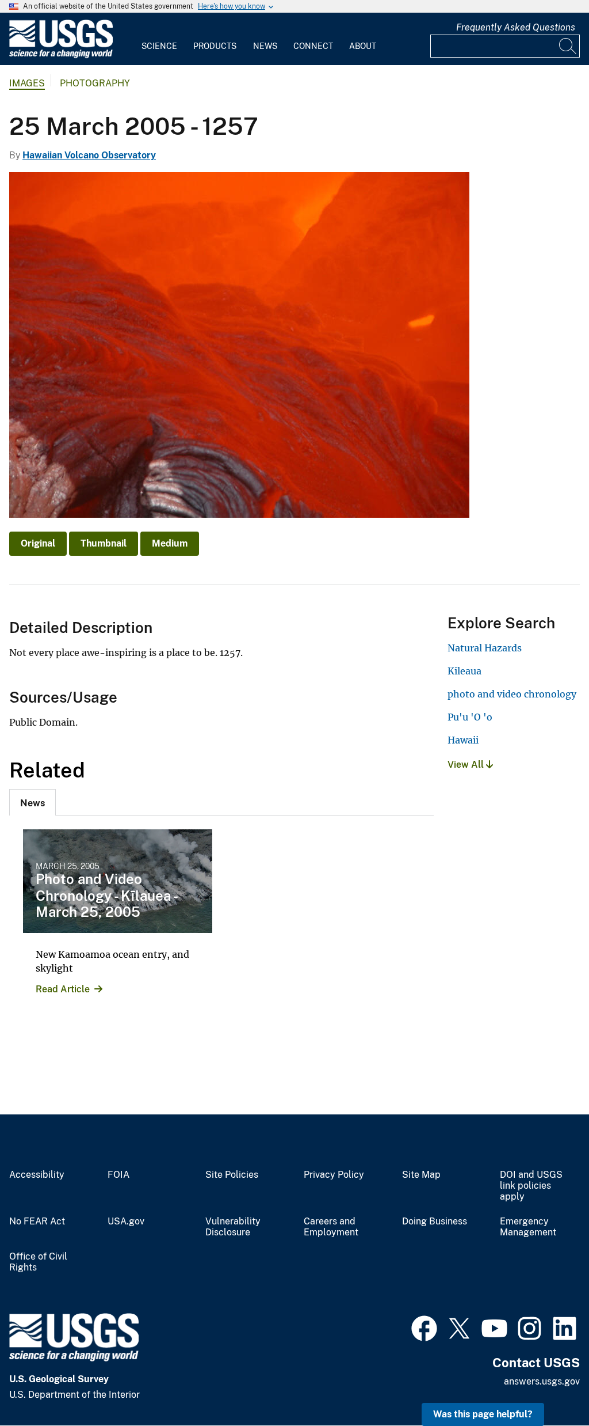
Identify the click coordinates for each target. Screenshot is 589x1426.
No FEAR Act (37, 1221)
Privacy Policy (334, 1175)
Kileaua (464, 671)
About (362, 46)
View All (467, 764)
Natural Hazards (485, 648)
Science (159, 46)
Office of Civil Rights (38, 1262)
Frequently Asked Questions (515, 27)
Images (27, 83)
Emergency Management (528, 1227)
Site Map (421, 1175)
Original (38, 543)
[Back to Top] (547, 1384)
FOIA (118, 1175)
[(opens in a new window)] (424, 1327)
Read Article (63, 989)
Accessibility (36, 1175)
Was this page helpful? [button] (483, 1414)
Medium (170, 543)
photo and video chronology (512, 694)
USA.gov (126, 1221)
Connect (313, 46)
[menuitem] (159, 39)
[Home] (61, 55)
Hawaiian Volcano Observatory (89, 155)
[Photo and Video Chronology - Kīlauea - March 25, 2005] (117, 881)
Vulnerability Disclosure (233, 1227)
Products (214, 46)
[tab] (32, 802)
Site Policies (231, 1175)
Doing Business (434, 1221)
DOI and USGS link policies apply (531, 1186)
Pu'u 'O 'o (470, 717)
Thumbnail (104, 543)
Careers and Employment (331, 1227)
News (265, 46)
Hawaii (463, 740)
